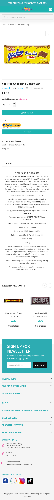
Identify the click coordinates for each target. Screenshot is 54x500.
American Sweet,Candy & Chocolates (25, 410)
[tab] (27, 163)
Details (8, 163)
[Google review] (13, 480)
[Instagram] (21, 480)
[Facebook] (5, 480)
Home (4, 25)
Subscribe (40, 365)
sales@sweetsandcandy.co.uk (19, 464)
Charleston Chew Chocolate (13, 315)
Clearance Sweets (12, 393)
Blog (5, 403)
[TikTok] (30, 480)
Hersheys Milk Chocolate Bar (40, 315)
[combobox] (27, 17)
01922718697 (12, 455)
